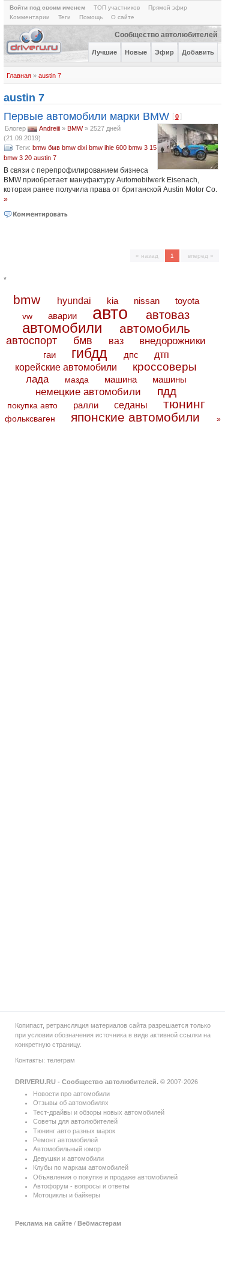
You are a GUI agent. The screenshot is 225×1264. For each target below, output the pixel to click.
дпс (131, 355)
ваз (116, 340)
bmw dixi (74, 147)
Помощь (91, 17)
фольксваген (30, 418)
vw (27, 316)
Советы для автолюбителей (75, 1121)
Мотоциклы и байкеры (66, 1195)
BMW (75, 128)
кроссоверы (165, 366)
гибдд (89, 353)
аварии (62, 316)
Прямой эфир (167, 7)
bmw (39, 147)
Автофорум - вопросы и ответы (81, 1186)
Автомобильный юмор (67, 1148)
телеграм (61, 1060)
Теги (64, 17)
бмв (54, 147)
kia (112, 301)
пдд (166, 391)
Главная (19, 75)
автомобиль (154, 328)
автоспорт (31, 340)
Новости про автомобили (71, 1093)
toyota (187, 301)
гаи (49, 355)
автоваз (168, 314)
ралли (85, 405)
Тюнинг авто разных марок (74, 1130)
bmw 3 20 (18, 157)
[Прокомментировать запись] (36, 214)
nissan (147, 301)
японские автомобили (135, 417)
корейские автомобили (66, 367)
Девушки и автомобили (68, 1158)
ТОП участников (117, 7)
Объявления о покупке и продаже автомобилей (105, 1177)
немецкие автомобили (88, 392)
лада (37, 379)
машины (169, 379)
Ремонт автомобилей (65, 1139)
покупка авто (32, 405)
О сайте (122, 17)
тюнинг (184, 404)
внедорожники (172, 341)
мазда (77, 379)
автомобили (62, 328)
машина (120, 379)
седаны (131, 405)
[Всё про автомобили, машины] (34, 53)
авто (110, 313)
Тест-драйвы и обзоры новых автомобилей (98, 1112)
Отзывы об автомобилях (71, 1102)
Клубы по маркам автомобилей (80, 1167)
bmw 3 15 (142, 147)
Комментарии (30, 17)
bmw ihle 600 (108, 147)
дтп (161, 354)
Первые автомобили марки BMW (86, 116)
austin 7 (49, 75)
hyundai (74, 300)
